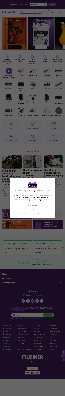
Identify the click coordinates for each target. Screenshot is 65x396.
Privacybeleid (44, 201)
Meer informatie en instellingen (32, 214)
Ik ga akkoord (32, 205)
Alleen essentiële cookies (32, 210)
